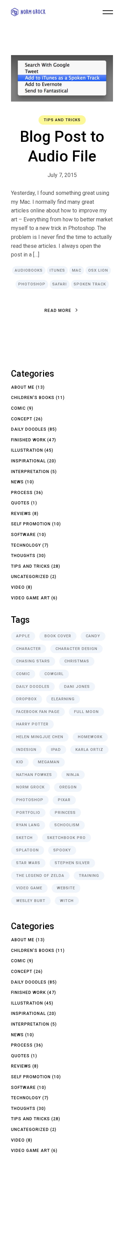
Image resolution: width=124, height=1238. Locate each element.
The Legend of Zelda (40, 875)
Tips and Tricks (62, 120)
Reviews (21, 513)
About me (22, 387)
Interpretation (30, 471)
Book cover (57, 636)
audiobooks (29, 270)
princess (65, 812)
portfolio (28, 812)
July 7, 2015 (62, 175)
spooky (62, 850)
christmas (76, 661)
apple (23, 636)
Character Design (76, 649)
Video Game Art (30, 598)
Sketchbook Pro (66, 838)
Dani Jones (77, 686)
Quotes (20, 503)
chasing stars (33, 661)
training (89, 875)
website (66, 888)
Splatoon (27, 850)
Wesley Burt (30, 901)
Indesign (26, 749)
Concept (21, 419)
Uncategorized (30, 576)
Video (18, 587)
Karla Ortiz (89, 749)
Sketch (24, 838)
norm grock (30, 787)
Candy (93, 636)
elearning (63, 699)
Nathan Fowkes (34, 775)
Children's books (32, 397)
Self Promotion (31, 524)
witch (67, 901)
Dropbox (26, 699)
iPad (56, 749)
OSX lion (98, 270)
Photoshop (31, 284)
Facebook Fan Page (38, 712)
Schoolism (67, 825)
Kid (19, 762)
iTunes (57, 270)
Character (28, 649)
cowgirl (54, 674)
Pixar (64, 800)
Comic (18, 408)
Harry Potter (32, 724)
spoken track (90, 284)
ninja (73, 775)
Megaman (49, 762)
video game (29, 888)
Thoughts (23, 555)
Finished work (28, 440)
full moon (86, 712)
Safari (59, 284)
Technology (26, 545)
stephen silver (72, 863)
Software (23, 534)
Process (22, 492)
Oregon (68, 787)
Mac (76, 270)
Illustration (27, 450)
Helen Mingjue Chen (39, 737)
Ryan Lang (28, 825)
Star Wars (28, 863)
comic (23, 674)
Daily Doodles (28, 429)
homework (90, 737)
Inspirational (28, 461)
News (17, 482)
